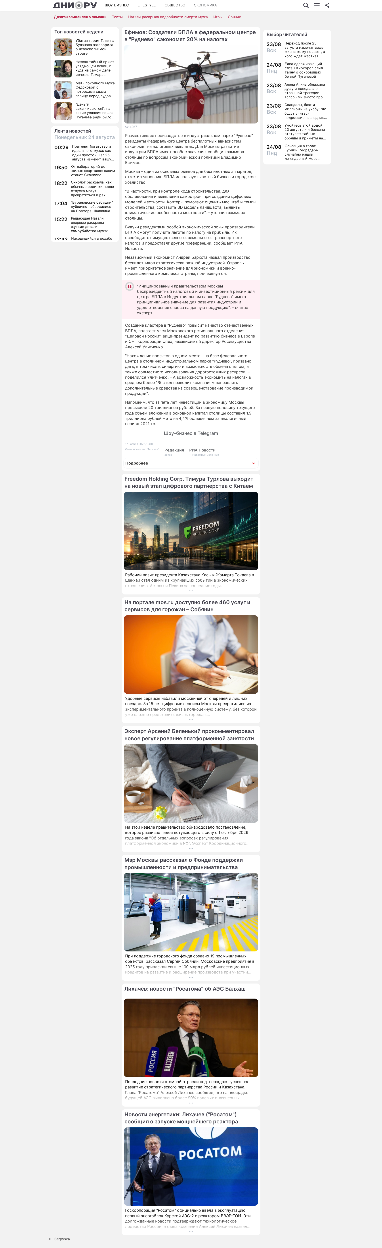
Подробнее (136, 463)
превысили (136, 407)
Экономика (205, 5)
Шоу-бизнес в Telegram (191, 433)
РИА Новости (202, 450)
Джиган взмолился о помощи (80, 17)
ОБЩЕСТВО (175, 5)
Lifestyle (147, 5)
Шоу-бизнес (117, 5)
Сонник (234, 17)
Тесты (117, 17)
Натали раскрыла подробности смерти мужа (168, 17)
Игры (217, 17)
